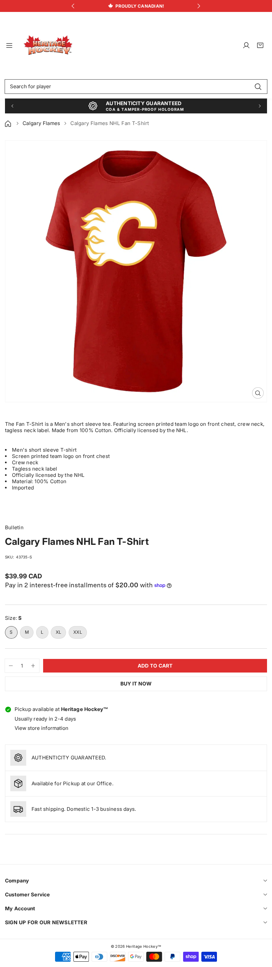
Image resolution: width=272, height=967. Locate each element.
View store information (41, 728)
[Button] (73, 6)
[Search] (257, 86)
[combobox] (136, 87)
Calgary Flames (41, 123)
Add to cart (155, 666)
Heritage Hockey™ (143, 946)
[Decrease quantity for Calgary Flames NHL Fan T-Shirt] (9, 666)
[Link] (48, 45)
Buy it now (136, 683)
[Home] (8, 123)
